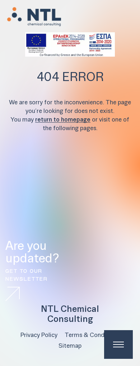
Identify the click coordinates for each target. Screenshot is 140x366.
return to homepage (62, 120)
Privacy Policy (38, 335)
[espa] (70, 44)
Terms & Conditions (92, 335)
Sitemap (70, 346)
